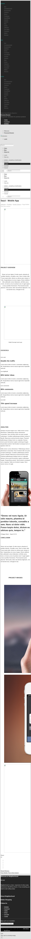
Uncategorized (8, 8)
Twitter (6, 120)
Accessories (7, 10)
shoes (5, 25)
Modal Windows (5, 871)
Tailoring (6, 27)
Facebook (7, 121)
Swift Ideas (26, 928)
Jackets (6, 20)
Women (6, 35)
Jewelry (6, 21)
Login (5, 139)
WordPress (7, 930)
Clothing (6, 12)
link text (3, 880)
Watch (5, 33)
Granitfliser (7, 18)
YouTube (6, 914)
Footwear (6, 16)
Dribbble (6, 123)
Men (5, 23)
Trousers (6, 31)
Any (5, 6)
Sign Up (6, 157)
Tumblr (6, 916)
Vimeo (6, 912)
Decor (5, 14)
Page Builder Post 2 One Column (10, 872)
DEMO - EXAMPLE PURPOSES (12, 160)
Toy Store (6, 29)
